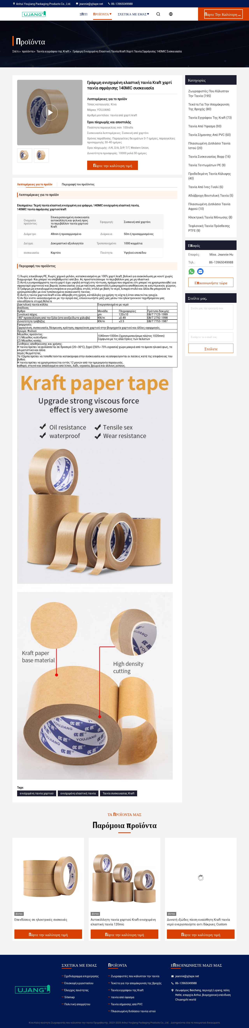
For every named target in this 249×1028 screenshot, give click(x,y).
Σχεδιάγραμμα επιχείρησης (81, 976)
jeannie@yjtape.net (91, 3)
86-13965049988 (122, 3)
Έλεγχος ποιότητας (76, 990)
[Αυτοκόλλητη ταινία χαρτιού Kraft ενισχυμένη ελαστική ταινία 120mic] (48, 878)
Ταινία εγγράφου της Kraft (53, 51)
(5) (210, 195)
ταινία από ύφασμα (122, 997)
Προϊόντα (101, 14)
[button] (19, 885)
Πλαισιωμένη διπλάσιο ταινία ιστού (133, 1011)
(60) (209, 135)
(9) (206, 165)
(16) (209, 156)
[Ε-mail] (200, 271)
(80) (208, 107)
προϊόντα (27, 51)
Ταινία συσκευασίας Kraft (118, 793)
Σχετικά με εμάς (132, 14)
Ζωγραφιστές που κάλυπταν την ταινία (135, 976)
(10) (209, 206)
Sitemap (69, 997)
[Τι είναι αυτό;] (192, 271)
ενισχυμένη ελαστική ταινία (78, 793)
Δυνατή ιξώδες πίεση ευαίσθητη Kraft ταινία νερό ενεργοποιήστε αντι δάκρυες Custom (122, 922)
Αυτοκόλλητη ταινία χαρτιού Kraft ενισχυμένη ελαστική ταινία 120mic (47, 922)
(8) (210, 217)
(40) (209, 176)
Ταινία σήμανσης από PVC (127, 1004)
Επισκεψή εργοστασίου (78, 983)
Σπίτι (83, 14)
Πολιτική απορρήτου (77, 1004)
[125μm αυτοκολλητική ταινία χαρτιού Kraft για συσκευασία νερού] (201, 878)
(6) (205, 187)
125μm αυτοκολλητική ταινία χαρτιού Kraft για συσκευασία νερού (200, 922)
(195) (208, 93)
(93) (204, 126)
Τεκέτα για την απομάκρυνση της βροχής (136, 983)
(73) (210, 118)
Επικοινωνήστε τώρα (211, 282)
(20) (209, 146)
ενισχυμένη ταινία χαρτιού (36, 793)
